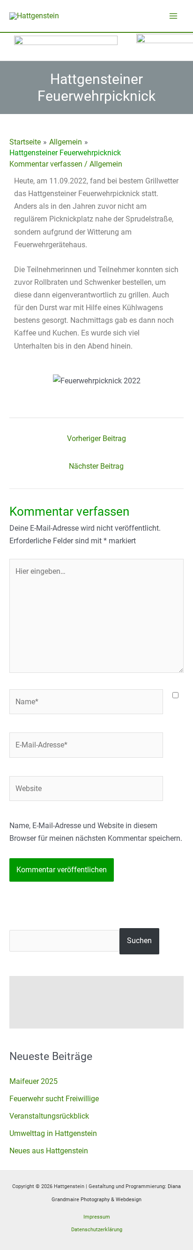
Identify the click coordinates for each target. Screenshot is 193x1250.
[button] (23, 381)
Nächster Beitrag (96, 466)
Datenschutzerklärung (96, 1230)
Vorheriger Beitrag (96, 438)
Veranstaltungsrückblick (49, 1116)
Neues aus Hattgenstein (48, 1150)
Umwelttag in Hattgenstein (53, 1133)
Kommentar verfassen (45, 164)
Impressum (96, 1217)
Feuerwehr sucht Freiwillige (54, 1098)
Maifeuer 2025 (33, 1081)
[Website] (86, 790)
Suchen (139, 940)
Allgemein (105, 164)
